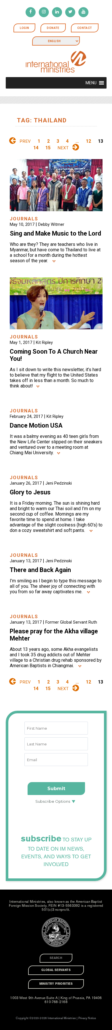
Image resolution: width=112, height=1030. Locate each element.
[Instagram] (44, 12)
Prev (25, 141)
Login (24, 28)
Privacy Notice (87, 1018)
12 (88, 141)
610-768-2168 (56, 1002)
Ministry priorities (56, 984)
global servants (56, 970)
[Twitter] (70, 12)
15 (48, 147)
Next (63, 147)
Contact (84, 28)
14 (35, 147)
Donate (53, 28)
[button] (91, 83)
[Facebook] (31, 12)
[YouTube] (83, 12)
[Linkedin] (57, 12)
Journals (24, 219)
